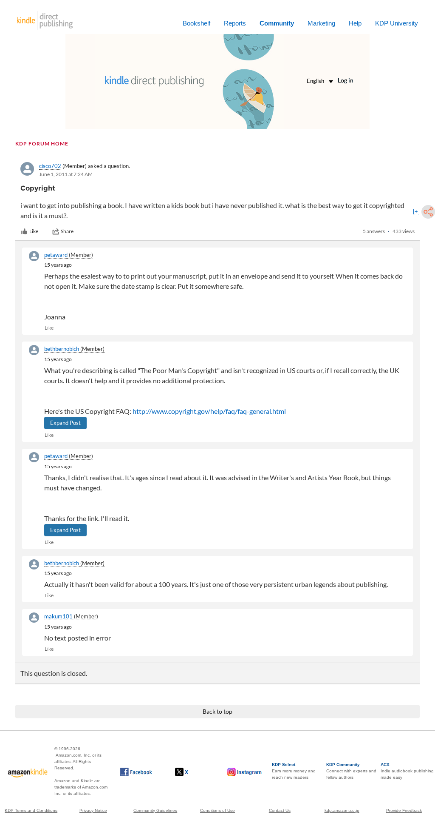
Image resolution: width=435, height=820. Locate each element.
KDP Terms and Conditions (31, 810)
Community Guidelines (155, 810)
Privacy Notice (93, 810)
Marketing (321, 23)
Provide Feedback (404, 810)
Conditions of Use (217, 810)
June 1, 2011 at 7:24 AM (66, 174)
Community (277, 23)
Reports (235, 23)
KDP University (396, 23)
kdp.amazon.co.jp (342, 810)
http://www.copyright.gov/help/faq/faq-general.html (209, 411)
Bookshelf (196, 23)
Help (355, 23)
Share (67, 231)
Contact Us (280, 810)
